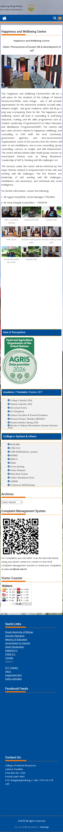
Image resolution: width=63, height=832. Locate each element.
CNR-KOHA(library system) (23, 452)
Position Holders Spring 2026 (24, 422)
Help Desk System (19, 474)
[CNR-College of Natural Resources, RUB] (4, 18)
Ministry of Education (16, 639)
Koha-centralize (13, 678)
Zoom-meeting (17, 466)
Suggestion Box (13, 675)
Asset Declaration (14, 646)
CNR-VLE (15, 448)
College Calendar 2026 (21, 400)
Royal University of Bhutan (19, 632)
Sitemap (44, 826)
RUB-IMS (15, 444)
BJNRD (14, 455)
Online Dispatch (18, 470)
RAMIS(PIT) (11, 650)
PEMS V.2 (10, 654)
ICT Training (11, 667)
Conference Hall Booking (22, 485)
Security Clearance (14, 635)
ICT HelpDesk (17, 411)
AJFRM (14, 481)
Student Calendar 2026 (21, 404)
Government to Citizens (17, 643)
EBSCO (14, 459)
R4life (13, 463)
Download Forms (18, 408)
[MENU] (60, 18)
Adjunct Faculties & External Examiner (29, 415)
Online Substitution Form (22, 477)
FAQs (8, 671)
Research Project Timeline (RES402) (27, 419)
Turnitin (9, 657)
